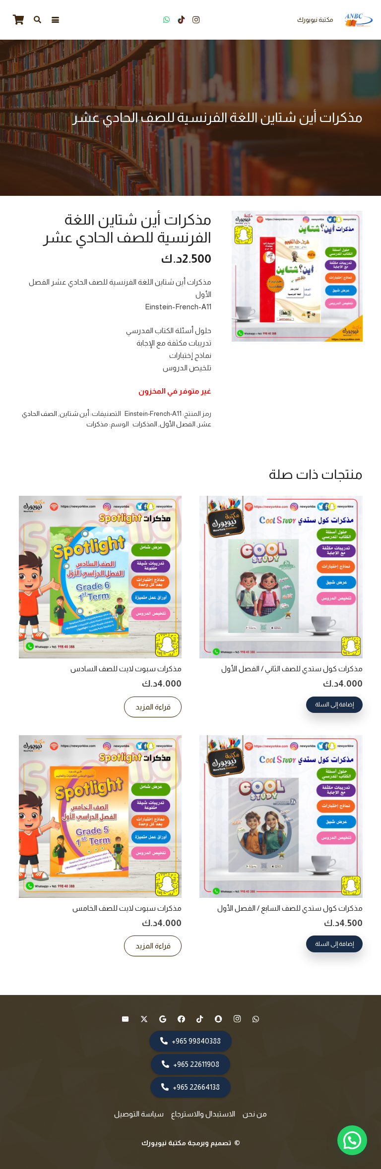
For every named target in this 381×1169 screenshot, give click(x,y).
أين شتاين (74, 413)
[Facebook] (181, 1019)
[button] (55, 20)
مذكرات (97, 424)
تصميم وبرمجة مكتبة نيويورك (187, 1143)
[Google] (162, 1019)
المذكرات (144, 424)
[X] (144, 1019)
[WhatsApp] (166, 19)
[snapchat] (218, 1019)
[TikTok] (181, 19)
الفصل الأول (177, 424)
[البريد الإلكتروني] (125, 1019)
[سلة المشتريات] (18, 20)
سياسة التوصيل (139, 1114)
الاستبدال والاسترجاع (203, 1114)
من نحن (255, 1114)
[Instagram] (196, 19)
